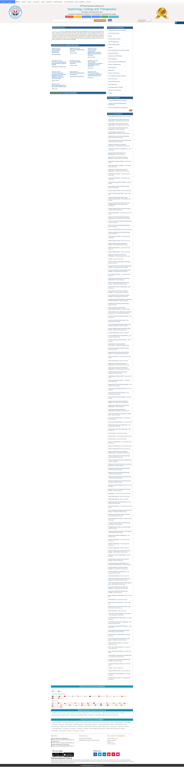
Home (18, 1)
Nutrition (126, 726)
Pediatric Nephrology (113, 73)
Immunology (63, 726)
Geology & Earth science (121, 724)
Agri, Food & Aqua (56, 722)
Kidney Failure (112, 433)
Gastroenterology (71, 712)
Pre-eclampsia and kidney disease (117, 75)
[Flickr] (118, 754)
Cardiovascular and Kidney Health (117, 182)
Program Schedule (96, 16)
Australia (56, 696)
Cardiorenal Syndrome (114, 178)
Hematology (55, 726)
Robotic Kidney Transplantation (116, 634)
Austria (55, 703)
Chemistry (55, 724)
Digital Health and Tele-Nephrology (117, 286)
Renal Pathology (112, 84)
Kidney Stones (112, 436)
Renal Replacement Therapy (115, 87)
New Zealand (94, 696)
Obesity (123, 712)
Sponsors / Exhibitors (79, 1)
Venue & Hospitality (68, 1)
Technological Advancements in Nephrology (119, 655)
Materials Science (73, 726)
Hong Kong (68, 696)
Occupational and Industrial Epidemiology (119, 522)
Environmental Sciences (91, 724)
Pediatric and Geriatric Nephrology (117, 535)
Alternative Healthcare (68, 722)
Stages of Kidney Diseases (114, 642)
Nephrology (111, 70)
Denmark (78, 703)
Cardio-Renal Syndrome (114, 173)
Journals (29, 1)
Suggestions (110, 742)
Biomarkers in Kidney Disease (116, 161)
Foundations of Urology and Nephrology (118, 303)
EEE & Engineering (78, 724)
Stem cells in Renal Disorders (115, 647)
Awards (88, 1)
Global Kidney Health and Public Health (118, 348)
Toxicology (76, 730)
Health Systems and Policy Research (117, 372)
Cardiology (127, 722)
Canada (55, 691)
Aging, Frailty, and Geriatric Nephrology (118, 136)
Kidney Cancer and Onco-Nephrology (118, 424)
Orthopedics (66, 728)
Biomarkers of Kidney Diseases (116, 165)
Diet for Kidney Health (114, 274)
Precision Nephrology (114, 575)
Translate (148, 21)
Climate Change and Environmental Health (119, 208)
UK (62, 706)
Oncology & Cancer (57, 728)
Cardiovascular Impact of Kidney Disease (118, 186)
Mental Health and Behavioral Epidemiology (119, 476)
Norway (72, 705)
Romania (125, 696)
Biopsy (110, 36)
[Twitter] (100, 754)
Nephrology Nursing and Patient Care (118, 502)
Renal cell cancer (56, 31)
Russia (97, 705)
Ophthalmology (57, 715)
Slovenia (104, 705)
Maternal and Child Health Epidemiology (119, 468)
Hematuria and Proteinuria (115, 56)
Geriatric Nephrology (113, 332)
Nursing (121, 726)
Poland (78, 705)
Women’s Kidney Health (114, 677)
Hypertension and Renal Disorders (117, 392)
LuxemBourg (56, 705)
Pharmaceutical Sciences (113, 728)
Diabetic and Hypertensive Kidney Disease (119, 232)
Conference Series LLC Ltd (88, 765)
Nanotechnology (97, 726)
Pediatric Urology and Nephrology (117, 555)
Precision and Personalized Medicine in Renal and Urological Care (118, 564)
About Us (23, 1)
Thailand (62, 698)
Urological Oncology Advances (116, 663)
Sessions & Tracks (86, 16)
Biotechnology (105, 722)
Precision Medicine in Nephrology (117, 571)
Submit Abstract (69, 16)
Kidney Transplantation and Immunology (119, 455)
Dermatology (69, 724)
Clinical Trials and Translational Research (119, 225)
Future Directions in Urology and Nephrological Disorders (116, 308)
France (90, 703)
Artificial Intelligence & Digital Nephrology (119, 140)
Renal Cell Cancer (112, 78)
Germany (97, 703)
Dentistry (61, 724)
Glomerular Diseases (113, 360)
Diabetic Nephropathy (114, 44)
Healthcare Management (83, 712)
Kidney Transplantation (114, 64)
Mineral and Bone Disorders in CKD (117, 485)
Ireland (116, 703)
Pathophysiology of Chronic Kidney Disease (119, 527)
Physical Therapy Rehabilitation (79, 715)
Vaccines (82, 730)
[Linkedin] (104, 754)
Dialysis (110, 47)
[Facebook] (95, 754)
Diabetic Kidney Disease (114, 236)
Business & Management (117, 722)
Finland (84, 703)
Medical (81, 726)
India (74, 696)
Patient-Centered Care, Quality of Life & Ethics (120, 531)
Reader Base (104, 16)
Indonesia (80, 696)
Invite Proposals (111, 743)
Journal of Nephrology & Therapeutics (118, 107)
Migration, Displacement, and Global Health (119, 480)
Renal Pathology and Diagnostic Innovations (119, 613)
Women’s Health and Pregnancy (116, 673)
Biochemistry (97, 722)
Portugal (85, 705)
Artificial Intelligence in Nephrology (118, 148)
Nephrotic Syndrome (113, 506)
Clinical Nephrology (113, 41)
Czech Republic (69, 703)
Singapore (110, 696)
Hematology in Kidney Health (116, 376)
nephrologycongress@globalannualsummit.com (63, 739)
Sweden (124, 705)
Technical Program (57, 1)
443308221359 (180, 23)
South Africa (111, 705)
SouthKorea (117, 696)
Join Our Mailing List (112, 738)
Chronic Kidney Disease (114, 39)
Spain (118, 705)
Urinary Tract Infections (114, 90)
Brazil (61, 691)
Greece (103, 703)
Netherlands (65, 705)
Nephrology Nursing (113, 496)
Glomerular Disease (113, 356)
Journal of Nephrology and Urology (117, 100)
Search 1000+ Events (100, 20)
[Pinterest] (113, 754)
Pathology (73, 728)
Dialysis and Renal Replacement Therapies (119, 261)
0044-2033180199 (87, 738)
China (61, 696)
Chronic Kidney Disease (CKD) (115, 193)
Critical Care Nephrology (114, 229)
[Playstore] (109, 20)
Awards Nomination (113, 16)
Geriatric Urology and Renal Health (117, 339)
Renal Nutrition (112, 599)
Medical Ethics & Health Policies (111, 712)
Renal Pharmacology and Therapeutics (118, 622)
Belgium (61, 703)
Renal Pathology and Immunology (117, 617)
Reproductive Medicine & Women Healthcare (107, 715)
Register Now (77, 16)
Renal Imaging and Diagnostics (116, 595)
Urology (110, 93)
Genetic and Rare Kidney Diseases (116, 320)
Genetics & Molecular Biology (106, 724)
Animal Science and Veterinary (84, 722)
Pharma (86, 728)
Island (126, 703)
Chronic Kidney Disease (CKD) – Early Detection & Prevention (117, 198)
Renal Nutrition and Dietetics (115, 602)
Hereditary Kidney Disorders (115, 380)
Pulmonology (62, 730)
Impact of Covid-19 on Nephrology (117, 61)
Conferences (36, 1)
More (131, 110)
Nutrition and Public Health (115, 518)
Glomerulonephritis (113, 53)
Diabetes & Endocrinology (59, 712)
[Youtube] (109, 754)
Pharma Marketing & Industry (97, 728)
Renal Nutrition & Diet (114, 81)
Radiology (91, 715)
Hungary (110, 703)
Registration (49, 1)
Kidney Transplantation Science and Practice (120, 460)
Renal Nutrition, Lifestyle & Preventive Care (119, 606)
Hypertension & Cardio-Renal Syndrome (118, 384)
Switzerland (56, 706)
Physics (123, 728)
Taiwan (55, 698)
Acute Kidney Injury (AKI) (115, 116)
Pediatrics (80, 728)
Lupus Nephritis (112, 67)
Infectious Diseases (96, 712)
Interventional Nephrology (115, 417)
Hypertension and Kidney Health (116, 388)
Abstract (43, 1)
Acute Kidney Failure (113, 33)
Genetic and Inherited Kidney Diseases (118, 316)
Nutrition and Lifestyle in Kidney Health (119, 514)
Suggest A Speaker (111, 740)
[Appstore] (111, 20)
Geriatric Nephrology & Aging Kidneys (118, 335)
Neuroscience (113, 726)
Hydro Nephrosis (112, 58)
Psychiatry (55, 730)
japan (87, 696)
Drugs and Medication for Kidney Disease (118, 50)
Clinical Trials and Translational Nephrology (120, 221)
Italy (122, 703)
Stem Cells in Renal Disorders (115, 651)
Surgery (70, 730)
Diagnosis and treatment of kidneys (117, 30)
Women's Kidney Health (114, 670)
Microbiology (88, 726)
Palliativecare (65, 715)
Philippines (102, 696)
